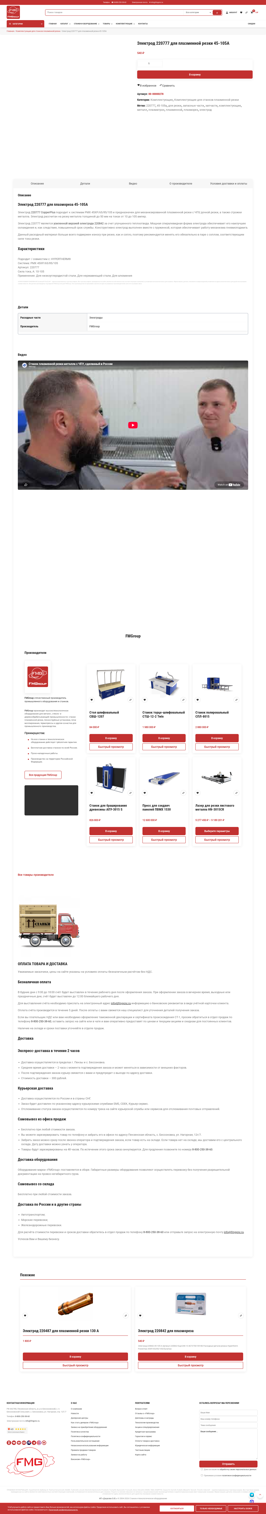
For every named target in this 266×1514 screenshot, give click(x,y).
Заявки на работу (79, 1455)
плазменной (174, 109)
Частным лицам (142, 1450)
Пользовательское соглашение (85, 1441)
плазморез (191, 109)
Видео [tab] (133, 183)
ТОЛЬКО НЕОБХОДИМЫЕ (211, 1508)
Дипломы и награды (144, 1418)
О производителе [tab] (180, 183)
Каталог (64, 24)
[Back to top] (260, 1495)
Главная (53, 24)
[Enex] (39, 1443)
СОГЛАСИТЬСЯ (177, 1508)
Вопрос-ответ (141, 1409)
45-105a (162, 105)
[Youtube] (24, 1443)
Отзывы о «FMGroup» (145, 1413)
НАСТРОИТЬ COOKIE (243, 1508)
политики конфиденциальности (236, 1475)
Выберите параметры (217, 831)
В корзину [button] (111, 738)
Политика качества (80, 1432)
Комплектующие (124, 24)
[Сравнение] (246, 12)
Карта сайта (140, 1455)
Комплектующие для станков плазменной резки (206, 99)
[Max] (44, 1443)
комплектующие (230, 105)
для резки (174, 105)
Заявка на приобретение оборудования (89, 1427)
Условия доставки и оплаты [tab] (228, 183)
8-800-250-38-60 (41, 1021)
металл (142, 109)
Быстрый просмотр (111, 746)
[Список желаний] (241, 12)
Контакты (143, 24)
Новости (75, 1413)
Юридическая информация (147, 1445)
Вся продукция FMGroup (43, 774)
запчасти (211, 105)
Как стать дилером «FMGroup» (85, 1422)
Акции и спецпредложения (147, 1427)
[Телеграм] (34, 1443)
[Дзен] (19, 1443)
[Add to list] (92, 700)
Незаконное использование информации (89, 1445)
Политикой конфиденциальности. (63, 1510)
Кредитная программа (145, 1432)
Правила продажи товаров (83, 1450)
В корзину (195, 74)
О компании (76, 1409)
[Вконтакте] (14, 1443)
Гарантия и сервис (143, 1436)
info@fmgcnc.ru (32, 1421)
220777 (150, 105)
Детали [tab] (85, 183)
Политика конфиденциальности (85, 1436)
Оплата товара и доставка (147, 1441)
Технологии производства (147, 1422)
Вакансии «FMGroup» (80, 1459)
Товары (106, 24)
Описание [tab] (37, 183)
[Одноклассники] (9, 1443)
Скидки (251, 24)
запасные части (193, 105)
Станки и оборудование (85, 24)
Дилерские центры (79, 1418)
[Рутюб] (29, 1443)
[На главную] (13, 12)
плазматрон (156, 109)
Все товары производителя (36, 874)
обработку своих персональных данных (238, 1469)
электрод (205, 109)
